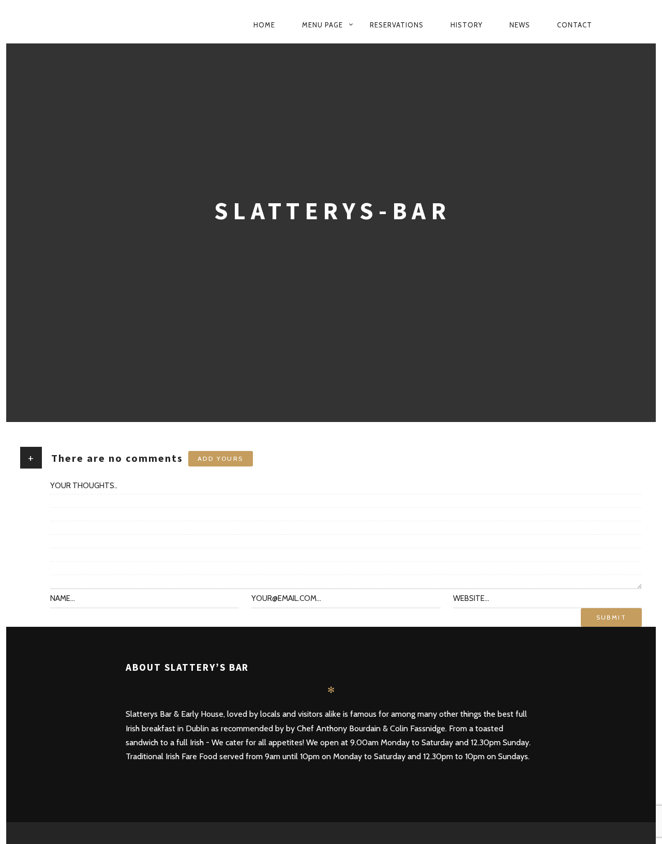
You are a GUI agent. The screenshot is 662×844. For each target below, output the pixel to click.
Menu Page (322, 25)
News (519, 25)
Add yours (221, 458)
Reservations (397, 25)
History (466, 25)
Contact (574, 25)
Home (264, 25)
